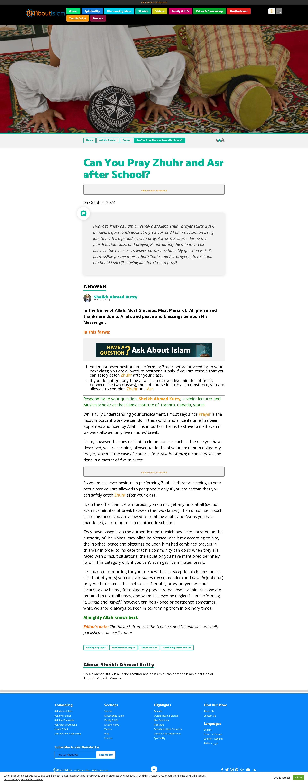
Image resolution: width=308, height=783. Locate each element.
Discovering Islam (119, 11)
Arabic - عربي (211, 743)
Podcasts (159, 724)
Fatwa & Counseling (209, 11)
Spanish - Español (213, 738)
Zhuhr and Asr (149, 648)
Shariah (143, 11)
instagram (232, 769)
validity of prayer (95, 648)
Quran (73, 11)
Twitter (227, 769)
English (207, 729)
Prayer (126, 140)
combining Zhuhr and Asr (177, 648)
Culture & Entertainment (167, 733)
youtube (248, 769)
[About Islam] (45, 13)
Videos (160, 11)
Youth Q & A (77, 18)
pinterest (236, 769)
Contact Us (210, 715)
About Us (209, 711)
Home (89, 140)
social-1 (254, 769)
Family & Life (180, 11)
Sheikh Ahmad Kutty (115, 297)
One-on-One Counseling (68, 733)
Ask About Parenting (66, 724)
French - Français (213, 734)
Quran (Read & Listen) (166, 715)
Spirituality (92, 11)
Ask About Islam (63, 711)
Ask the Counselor (64, 720)
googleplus (242, 769)
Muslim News (239, 11)
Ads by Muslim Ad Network (154, 2)
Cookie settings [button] (282, 777)
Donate (98, 18)
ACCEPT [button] (298, 777)
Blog (106, 733)
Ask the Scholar (107, 140)
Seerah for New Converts (168, 729)
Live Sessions (161, 720)
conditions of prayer (123, 648)
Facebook (222, 769)
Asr (150, 389)
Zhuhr (127, 375)
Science (108, 738)
